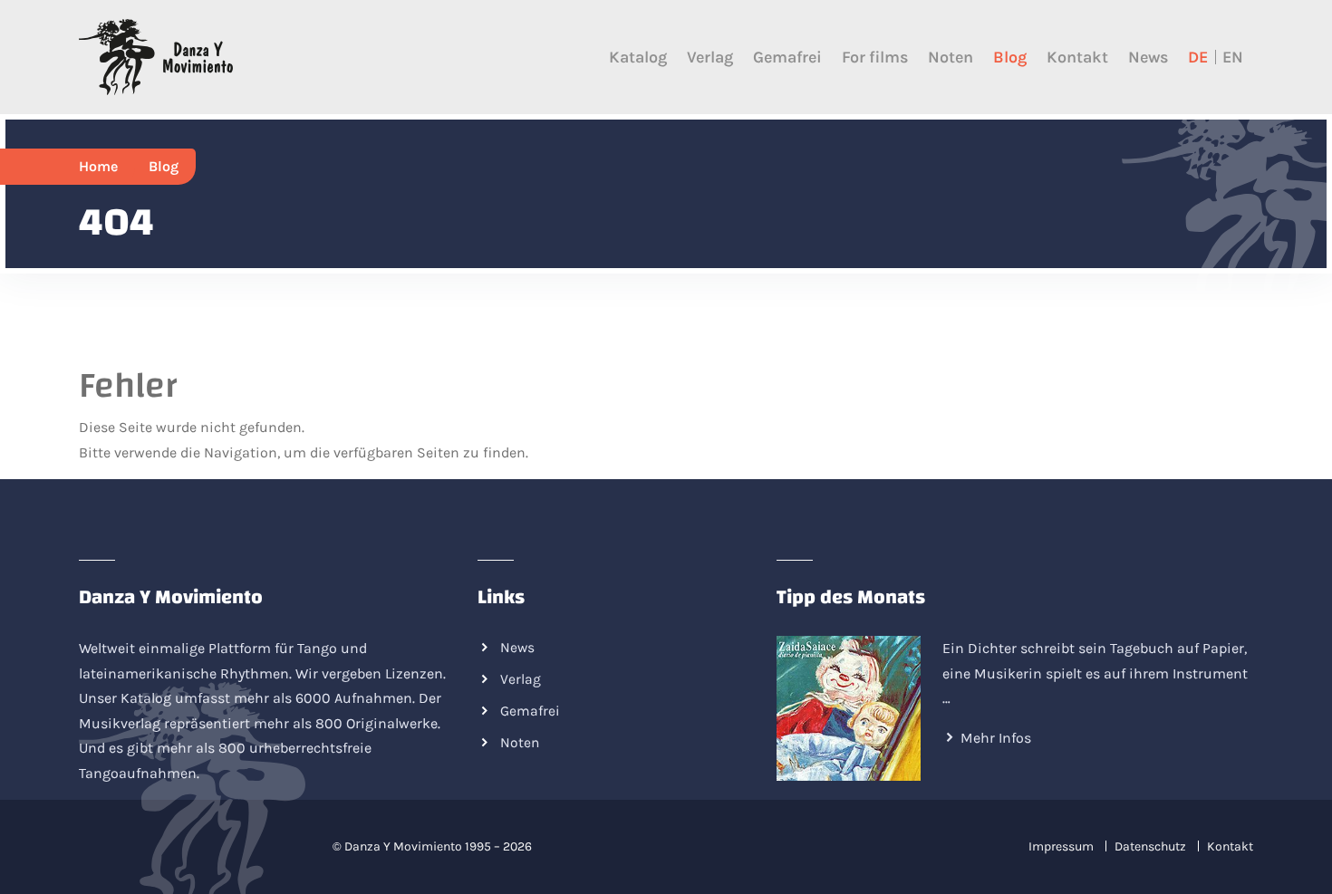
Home (98, 166)
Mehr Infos (995, 737)
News (1148, 57)
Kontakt (1077, 57)
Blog (1010, 57)
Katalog (638, 57)
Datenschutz (1150, 846)
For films (875, 57)
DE (1198, 57)
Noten (950, 57)
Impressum (1061, 846)
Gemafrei (787, 57)
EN (1232, 57)
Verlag (710, 57)
